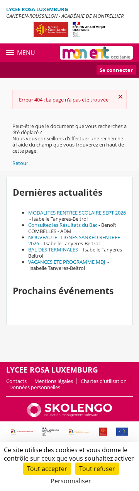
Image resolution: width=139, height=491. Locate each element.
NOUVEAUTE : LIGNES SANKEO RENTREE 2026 (74, 240)
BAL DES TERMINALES (53, 249)
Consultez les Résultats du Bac (62, 224)
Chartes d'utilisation (104, 381)
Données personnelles (34, 387)
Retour (20, 163)
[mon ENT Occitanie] (96, 52)
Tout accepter (47, 468)
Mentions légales (53, 381)
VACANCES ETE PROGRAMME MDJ (67, 261)
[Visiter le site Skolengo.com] (69, 415)
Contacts (16, 381)
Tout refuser (97, 468)
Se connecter (116, 70)
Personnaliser (71, 481)
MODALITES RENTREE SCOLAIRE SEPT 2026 (77, 212)
